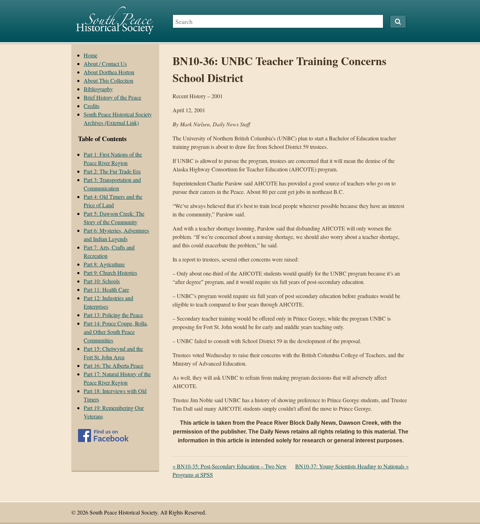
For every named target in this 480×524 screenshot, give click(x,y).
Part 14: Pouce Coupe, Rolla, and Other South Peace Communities (116, 332)
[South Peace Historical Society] (115, 31)
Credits (91, 105)
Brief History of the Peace (112, 97)
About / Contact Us (105, 63)
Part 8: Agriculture (104, 264)
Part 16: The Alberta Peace (113, 365)
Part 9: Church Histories (110, 272)
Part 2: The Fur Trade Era (112, 171)
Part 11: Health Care (106, 289)
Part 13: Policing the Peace (113, 314)
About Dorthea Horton (109, 72)
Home (90, 55)
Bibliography (98, 89)
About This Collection (108, 80)
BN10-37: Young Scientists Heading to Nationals (352, 466)
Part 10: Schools (102, 281)
